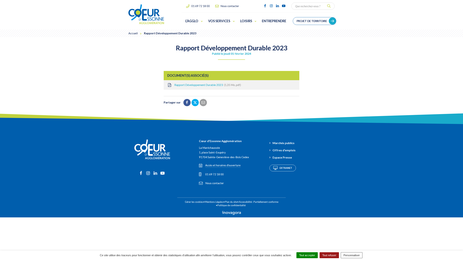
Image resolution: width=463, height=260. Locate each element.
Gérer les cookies (194, 201)
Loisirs (246, 21)
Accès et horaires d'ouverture (223, 165)
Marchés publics (283, 143)
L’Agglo (191, 21)
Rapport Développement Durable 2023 (207, 84)
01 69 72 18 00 (214, 174)
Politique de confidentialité (231, 205)
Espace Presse (282, 157)
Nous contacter (214, 183)
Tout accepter (307, 255)
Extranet (286, 167)
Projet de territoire (312, 21)
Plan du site (231, 201)
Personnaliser (351, 255)
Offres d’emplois (284, 150)
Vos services (219, 21)
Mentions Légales (214, 201)
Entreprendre (274, 21)
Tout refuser (329, 255)
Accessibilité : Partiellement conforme (258, 201)
